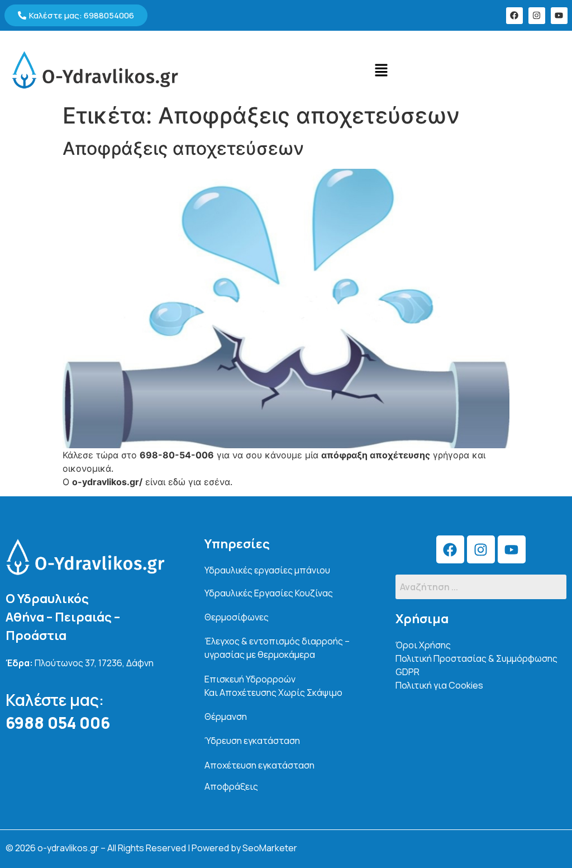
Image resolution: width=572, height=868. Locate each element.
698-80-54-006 (177, 455)
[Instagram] (536, 15)
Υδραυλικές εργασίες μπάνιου (267, 570)
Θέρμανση (225, 716)
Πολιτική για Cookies (439, 685)
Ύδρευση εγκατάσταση (252, 740)
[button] (381, 70)
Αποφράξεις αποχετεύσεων (183, 148)
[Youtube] (559, 15)
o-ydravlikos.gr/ (107, 481)
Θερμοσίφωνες (236, 617)
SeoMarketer (269, 848)
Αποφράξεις (231, 786)
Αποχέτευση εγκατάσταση (259, 765)
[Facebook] (514, 15)
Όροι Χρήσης (423, 645)
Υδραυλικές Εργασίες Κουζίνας (268, 593)
